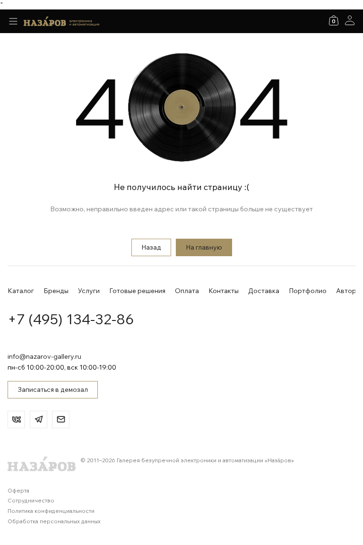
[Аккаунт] (349, 20)
